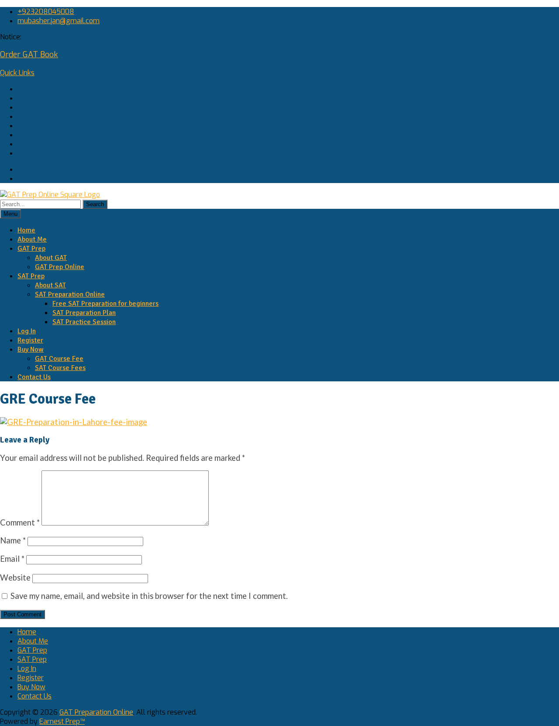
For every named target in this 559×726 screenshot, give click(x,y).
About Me (32, 98)
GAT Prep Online (59, 267)
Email (12, 559)
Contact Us (34, 153)
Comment (20, 522)
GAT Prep (32, 107)
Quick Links (17, 72)
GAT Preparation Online (96, 712)
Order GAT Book (29, 54)
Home (26, 88)
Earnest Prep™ (62, 721)
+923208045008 (45, 11)
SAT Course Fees (60, 367)
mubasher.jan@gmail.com (58, 20)
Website (15, 577)
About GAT (51, 257)
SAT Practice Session (84, 322)
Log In (26, 125)
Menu (10, 214)
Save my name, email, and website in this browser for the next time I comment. (149, 596)
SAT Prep (32, 116)
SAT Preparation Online (70, 294)
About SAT (50, 285)
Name (13, 540)
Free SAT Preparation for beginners (105, 303)
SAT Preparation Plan (84, 312)
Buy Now (31, 144)
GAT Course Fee (59, 358)
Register (30, 134)
